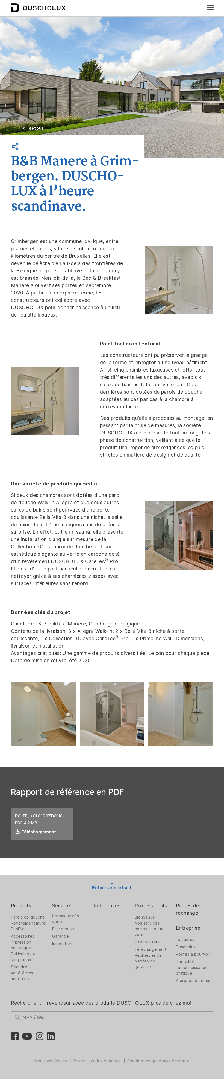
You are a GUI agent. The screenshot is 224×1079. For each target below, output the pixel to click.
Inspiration (62, 943)
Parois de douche (28, 917)
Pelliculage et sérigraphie (24, 957)
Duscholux (186, 947)
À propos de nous (193, 980)
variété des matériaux (22, 976)
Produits (21, 905)
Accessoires (22, 936)
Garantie (60, 936)
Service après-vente (66, 919)
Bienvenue (145, 917)
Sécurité (19, 967)
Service (61, 905)
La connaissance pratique (192, 970)
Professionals (151, 905)
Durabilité (185, 961)
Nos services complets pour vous (149, 929)
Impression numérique (21, 945)
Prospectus (63, 929)
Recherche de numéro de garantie (148, 961)
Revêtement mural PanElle (28, 926)
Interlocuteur (147, 942)
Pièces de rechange (187, 909)
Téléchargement (151, 949)
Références (106, 905)
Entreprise (188, 928)
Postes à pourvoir (193, 954)
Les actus (185, 939)
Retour (36, 128)
